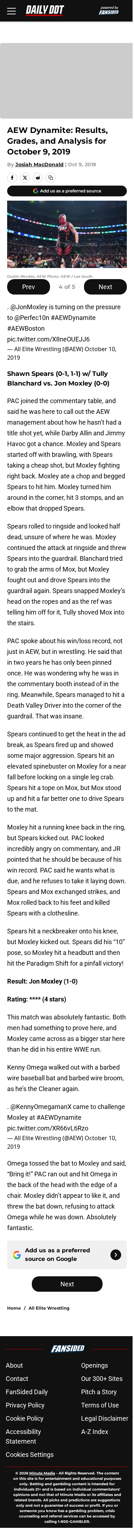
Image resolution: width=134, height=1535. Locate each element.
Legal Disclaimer (104, 1418)
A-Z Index (94, 1431)
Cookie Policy (25, 1418)
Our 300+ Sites (102, 1378)
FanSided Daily (27, 1392)
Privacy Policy (25, 1405)
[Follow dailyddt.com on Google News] (115, 1254)
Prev (28, 287)
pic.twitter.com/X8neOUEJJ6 (48, 339)
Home (14, 1308)
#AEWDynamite (73, 317)
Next (105, 287)
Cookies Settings (30, 1454)
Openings (94, 1365)
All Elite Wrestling (49, 1308)
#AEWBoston (26, 328)
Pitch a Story (99, 1392)
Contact (17, 1378)
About (14, 1365)
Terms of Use (100, 1405)
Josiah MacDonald (39, 164)
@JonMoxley (29, 307)
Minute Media (42, 1473)
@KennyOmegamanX (40, 1106)
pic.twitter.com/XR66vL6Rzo (47, 1128)
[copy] (51, 178)
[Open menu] (11, 10)
